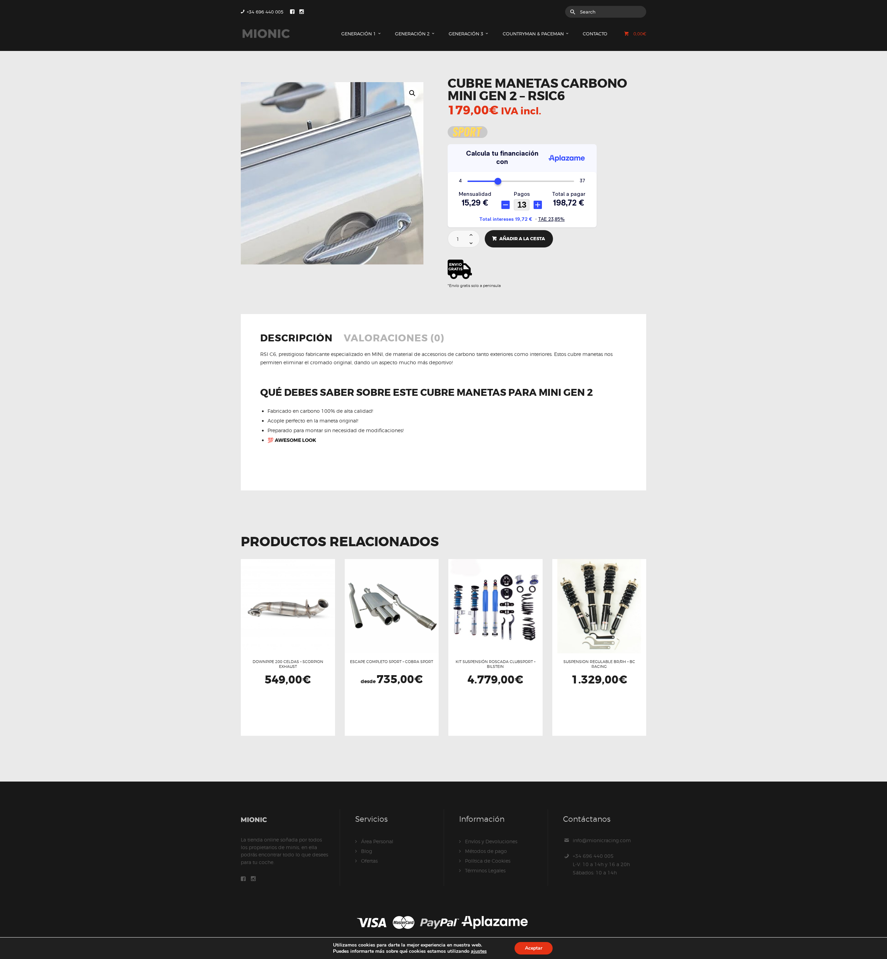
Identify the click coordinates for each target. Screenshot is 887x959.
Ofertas (369, 861)
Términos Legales (485, 870)
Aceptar (533, 948)
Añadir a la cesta (522, 239)
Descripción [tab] (296, 339)
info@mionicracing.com (602, 840)
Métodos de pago (486, 851)
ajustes (479, 951)
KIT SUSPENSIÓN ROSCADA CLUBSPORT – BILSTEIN (495, 664)
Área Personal (377, 841)
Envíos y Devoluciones (491, 841)
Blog (366, 851)
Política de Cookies (487, 861)
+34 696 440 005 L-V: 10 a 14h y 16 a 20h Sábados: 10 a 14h (601, 864)
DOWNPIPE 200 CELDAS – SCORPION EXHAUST (288, 664)
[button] (412, 93)
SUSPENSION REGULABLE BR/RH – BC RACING (599, 664)
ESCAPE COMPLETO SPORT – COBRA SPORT (391, 661)
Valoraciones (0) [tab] (394, 339)
